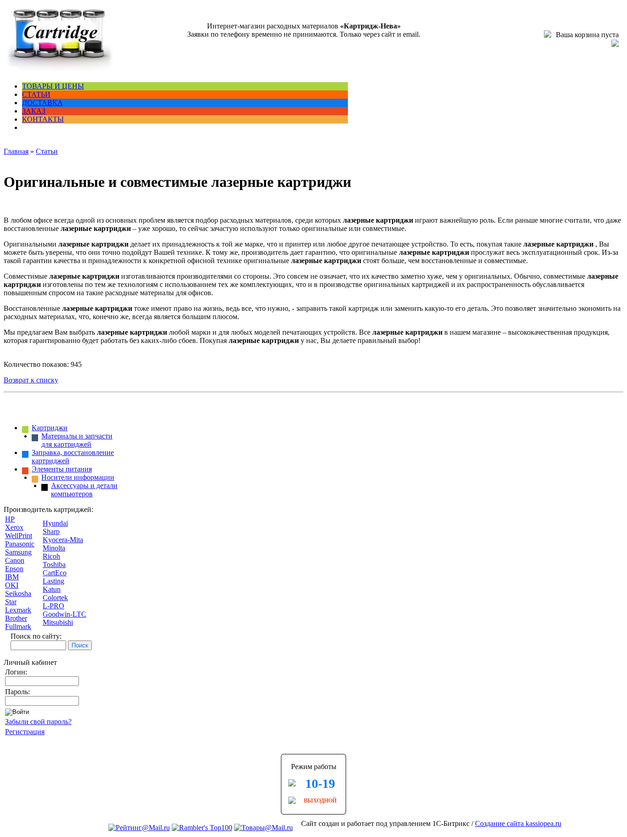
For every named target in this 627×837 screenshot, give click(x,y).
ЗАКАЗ (33, 111)
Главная (16, 151)
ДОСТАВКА (42, 103)
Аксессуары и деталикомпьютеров (84, 490)
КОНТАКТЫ (43, 119)
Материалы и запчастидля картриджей (76, 440)
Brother (16, 618)
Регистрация (25, 732)
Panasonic (19, 544)
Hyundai (55, 523)
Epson (14, 569)
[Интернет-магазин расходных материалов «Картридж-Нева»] (59, 70)
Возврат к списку (31, 380)
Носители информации (77, 477)
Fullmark (18, 626)
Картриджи (49, 428)
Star (11, 602)
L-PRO (53, 606)
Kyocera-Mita (63, 540)
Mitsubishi (58, 622)
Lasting (53, 581)
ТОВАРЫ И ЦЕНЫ (53, 86)
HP (10, 519)
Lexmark (18, 610)
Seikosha (18, 593)
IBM (12, 577)
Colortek (55, 597)
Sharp (51, 531)
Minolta (54, 548)
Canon (14, 560)
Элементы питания (62, 469)
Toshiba (54, 564)
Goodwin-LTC (64, 614)
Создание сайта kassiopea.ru (518, 823)
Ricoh (51, 556)
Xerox (14, 527)
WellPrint (18, 535)
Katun (52, 589)
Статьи (47, 151)
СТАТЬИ (36, 94)
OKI (11, 585)
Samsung (18, 552)
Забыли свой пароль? (38, 721)
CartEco (55, 573)
